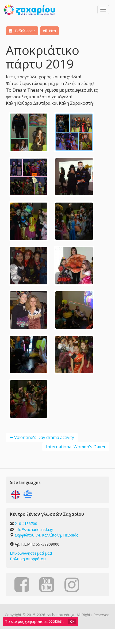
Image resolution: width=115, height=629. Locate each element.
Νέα (52, 30)
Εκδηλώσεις (24, 30)
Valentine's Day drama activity (44, 437)
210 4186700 (26, 523)
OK (72, 621)
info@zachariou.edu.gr (34, 529)
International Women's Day (73, 447)
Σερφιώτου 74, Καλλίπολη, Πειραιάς (46, 535)
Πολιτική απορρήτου (28, 558)
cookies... (56, 621)
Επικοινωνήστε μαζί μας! (31, 553)
